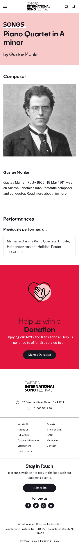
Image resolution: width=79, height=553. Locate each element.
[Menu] (5, 6)
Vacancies (53, 440)
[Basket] (66, 6)
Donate (51, 424)
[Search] (73, 6)
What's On (23, 424)
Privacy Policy (28, 540)
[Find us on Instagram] (43, 505)
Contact (51, 445)
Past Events (25, 451)
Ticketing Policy (49, 540)
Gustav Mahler (24, 54)
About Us (23, 429)
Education (24, 434)
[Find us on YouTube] (51, 505)
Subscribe (40, 488)
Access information (29, 440)
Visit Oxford (24, 445)
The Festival (54, 429)
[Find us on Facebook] (28, 505)
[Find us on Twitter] (36, 505)
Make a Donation (39, 354)
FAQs (50, 434)
